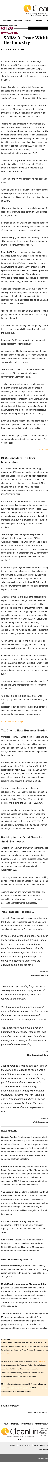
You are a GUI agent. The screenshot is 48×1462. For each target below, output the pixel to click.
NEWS (6, 1424)
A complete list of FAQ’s (12, 721)
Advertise (20, 1445)
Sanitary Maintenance (38, 14)
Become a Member (13, 1436)
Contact (27, 1445)
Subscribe (35, 1445)
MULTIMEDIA (14, 1424)
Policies (42, 1445)
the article (6, 1354)
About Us (12, 1445)
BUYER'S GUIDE (27, 1424)
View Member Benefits (27, 1436)
